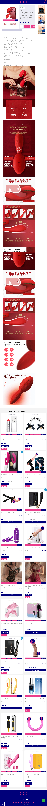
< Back (2, 804)
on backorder (35, 521)
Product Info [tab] (11, 29)
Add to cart (27, 26)
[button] (3, 2)
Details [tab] (4, 29)
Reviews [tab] (19, 29)
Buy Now (33, 26)
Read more (11, 594)
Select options (11, 521)
